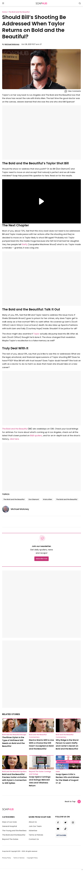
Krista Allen (47, 499)
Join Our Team (35, 826)
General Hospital (9, 826)
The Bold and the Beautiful (14, 428)
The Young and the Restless (14, 830)
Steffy (24, 244)
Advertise (33, 830)
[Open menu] (3, 3)
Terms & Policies (36, 835)
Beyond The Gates (10, 839)
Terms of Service (18, 858)
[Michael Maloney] (6, 509)
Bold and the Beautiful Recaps (14, 734)
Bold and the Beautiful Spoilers (14, 771)
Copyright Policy (32, 858)
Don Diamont (34, 499)
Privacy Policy (6, 858)
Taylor (36, 333)
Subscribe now (41, 559)
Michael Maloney (12, 44)
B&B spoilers (36, 435)
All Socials (61, 835)
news (58, 771)
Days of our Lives (9, 822)
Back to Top (70, 801)
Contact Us (34, 839)
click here (14, 439)
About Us (33, 822)
